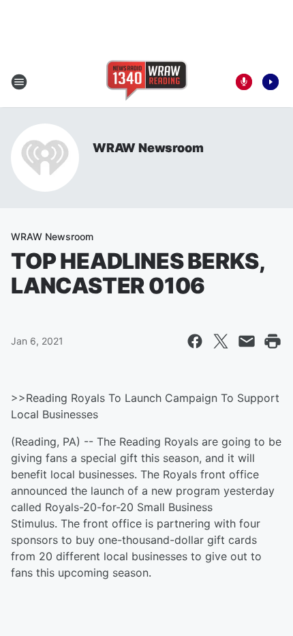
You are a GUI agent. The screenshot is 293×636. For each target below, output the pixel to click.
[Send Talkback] (244, 82)
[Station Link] (146, 82)
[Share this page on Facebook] (194, 341)
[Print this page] (272, 341)
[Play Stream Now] (270, 82)
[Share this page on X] (220, 341)
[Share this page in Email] (246, 341)
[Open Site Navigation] (19, 82)
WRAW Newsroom (148, 148)
